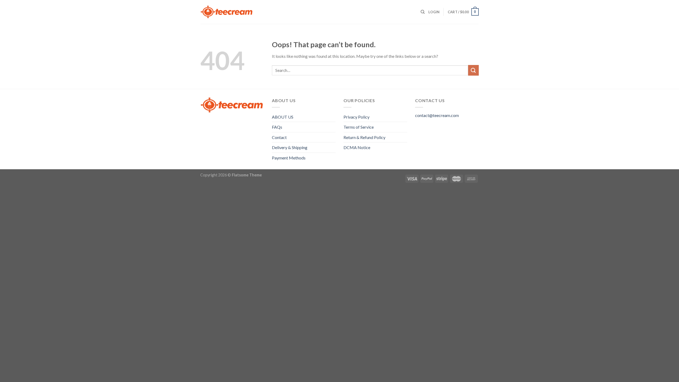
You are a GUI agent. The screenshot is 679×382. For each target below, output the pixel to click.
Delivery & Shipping (289, 147)
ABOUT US (282, 116)
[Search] (423, 12)
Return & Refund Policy (364, 137)
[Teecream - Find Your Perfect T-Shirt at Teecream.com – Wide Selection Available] (226, 12)
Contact (279, 137)
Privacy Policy (356, 116)
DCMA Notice (356, 147)
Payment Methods (289, 157)
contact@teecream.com (437, 115)
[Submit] (473, 70)
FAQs (277, 126)
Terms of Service (358, 126)
